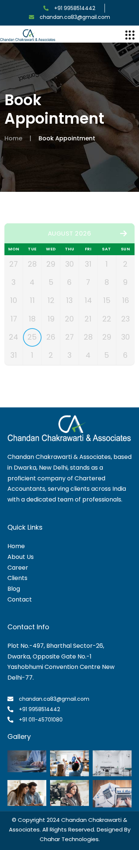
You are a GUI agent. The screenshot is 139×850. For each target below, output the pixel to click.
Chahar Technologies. (70, 839)
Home (13, 138)
